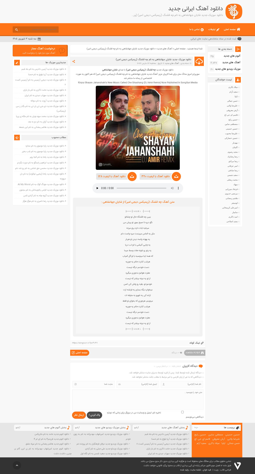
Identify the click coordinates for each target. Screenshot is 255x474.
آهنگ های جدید (164, 49)
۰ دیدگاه (175, 353)
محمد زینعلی (232, 180)
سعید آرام (233, 92)
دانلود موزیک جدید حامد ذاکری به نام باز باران (43, 90)
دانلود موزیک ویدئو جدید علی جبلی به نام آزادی (106, 449)
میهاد (236, 184)
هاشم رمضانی (232, 198)
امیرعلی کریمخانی (230, 207)
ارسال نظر (79, 415)
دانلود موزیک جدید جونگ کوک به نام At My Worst (41, 184)
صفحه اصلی (230, 29)
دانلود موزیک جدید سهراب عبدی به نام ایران (44, 95)
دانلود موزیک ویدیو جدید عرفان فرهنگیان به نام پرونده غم (102, 444)
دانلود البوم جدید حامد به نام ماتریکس (52, 434)
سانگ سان (204, 461)
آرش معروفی (232, 110)
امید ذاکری (233, 217)
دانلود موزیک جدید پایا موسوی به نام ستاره (45, 146)
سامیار (235, 212)
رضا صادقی (233, 170)
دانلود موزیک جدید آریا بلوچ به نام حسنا (46, 74)
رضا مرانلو (233, 161)
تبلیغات (211, 29)
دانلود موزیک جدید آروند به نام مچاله (47, 101)
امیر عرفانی (233, 166)
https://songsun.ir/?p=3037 (84, 343)
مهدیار (235, 143)
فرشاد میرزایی (231, 189)
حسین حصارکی (231, 138)
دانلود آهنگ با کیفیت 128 (111, 176)
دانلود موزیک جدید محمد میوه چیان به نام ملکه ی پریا (40, 116)
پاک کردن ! (94, 415)
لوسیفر (234, 203)
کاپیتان (235, 147)
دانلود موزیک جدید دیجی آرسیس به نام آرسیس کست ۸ (161, 444)
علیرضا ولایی (232, 105)
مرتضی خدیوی (231, 193)
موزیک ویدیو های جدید (227, 69)
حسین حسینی (232, 129)
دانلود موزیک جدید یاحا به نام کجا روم (47, 157)
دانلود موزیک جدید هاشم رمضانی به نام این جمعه (41, 127)
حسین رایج (233, 119)
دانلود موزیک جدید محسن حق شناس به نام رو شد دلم (39, 168)
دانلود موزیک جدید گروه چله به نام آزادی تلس (43, 195)
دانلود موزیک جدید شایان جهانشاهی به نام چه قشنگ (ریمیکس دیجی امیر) (153, 60)
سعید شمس (232, 175)
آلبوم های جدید (232, 56)
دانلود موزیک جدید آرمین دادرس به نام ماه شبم (42, 69)
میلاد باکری (233, 87)
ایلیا (236, 96)
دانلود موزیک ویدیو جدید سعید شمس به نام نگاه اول (104, 454)
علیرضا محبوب (231, 133)
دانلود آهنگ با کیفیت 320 (156, 176)
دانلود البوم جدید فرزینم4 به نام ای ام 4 (51, 439)
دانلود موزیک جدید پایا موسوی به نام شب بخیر (43, 151)
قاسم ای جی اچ (231, 115)
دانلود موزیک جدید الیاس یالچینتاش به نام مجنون (41, 190)
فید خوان (207, 470)
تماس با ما (194, 29)
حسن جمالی (232, 101)
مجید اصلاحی (232, 221)
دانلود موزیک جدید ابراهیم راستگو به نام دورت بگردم (40, 163)
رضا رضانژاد (233, 156)
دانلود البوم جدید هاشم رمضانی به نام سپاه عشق (47, 444)
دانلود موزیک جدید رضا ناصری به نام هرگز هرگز (43, 201)
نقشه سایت (195, 470)
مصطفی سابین (231, 124)
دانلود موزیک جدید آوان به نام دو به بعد (46, 122)
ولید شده (184, 470)
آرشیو (136, 427)
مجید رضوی (233, 152)
